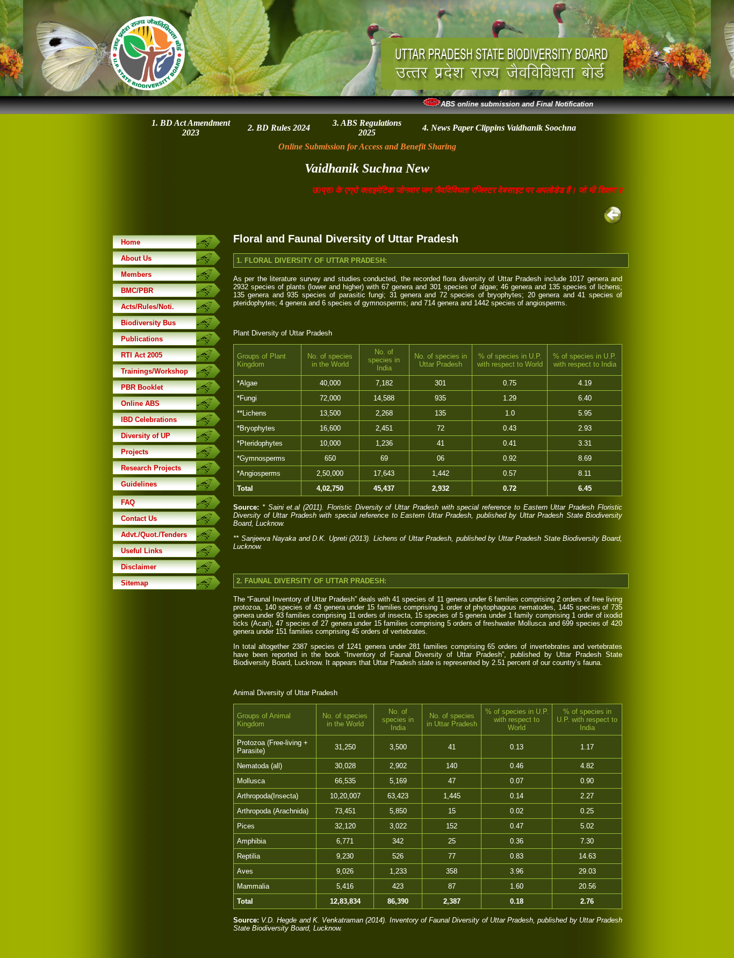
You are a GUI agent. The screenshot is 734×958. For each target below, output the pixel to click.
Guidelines (139, 484)
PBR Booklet (142, 387)
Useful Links (141, 551)
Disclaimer (138, 567)
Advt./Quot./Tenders (154, 535)
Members (136, 274)
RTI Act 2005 (141, 355)
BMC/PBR (137, 291)
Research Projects (151, 468)
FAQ (128, 502)
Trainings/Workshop (154, 371)
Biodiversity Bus (148, 323)
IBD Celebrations (149, 420)
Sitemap (134, 583)
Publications (142, 339)
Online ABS (140, 403)
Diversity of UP (145, 436)
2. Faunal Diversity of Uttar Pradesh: (311, 581)
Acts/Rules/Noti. (147, 307)
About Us (136, 258)
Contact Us (139, 518)
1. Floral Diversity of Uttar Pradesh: (311, 260)
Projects (134, 452)
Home (130, 242)
